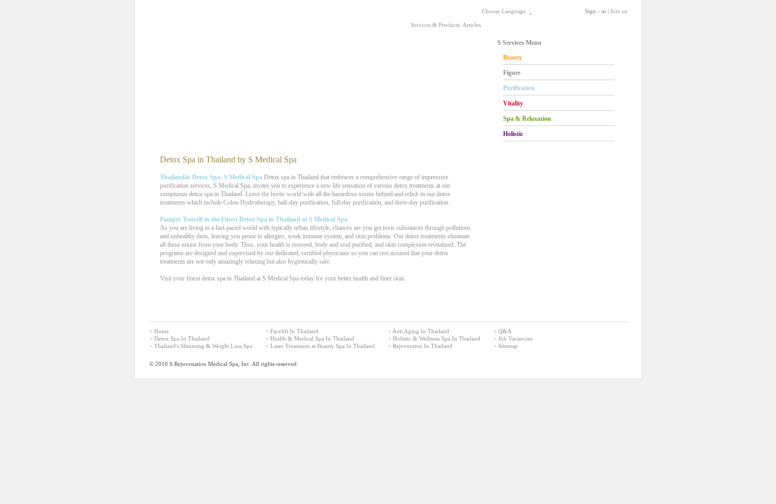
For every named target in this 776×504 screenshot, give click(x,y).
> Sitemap (506, 346)
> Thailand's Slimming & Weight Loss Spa (200, 346)
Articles (471, 25)
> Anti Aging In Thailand (418, 331)
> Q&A (503, 331)
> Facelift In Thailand (292, 331)
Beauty (512, 57)
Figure (512, 72)
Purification (519, 88)
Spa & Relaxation (527, 118)
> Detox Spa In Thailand (179, 338)
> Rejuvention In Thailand (420, 346)
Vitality (513, 103)
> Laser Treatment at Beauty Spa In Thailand (320, 346)
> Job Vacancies (513, 338)
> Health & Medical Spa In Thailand (310, 338)
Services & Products (435, 25)
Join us (618, 11)
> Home (159, 331)
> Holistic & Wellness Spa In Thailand (434, 338)
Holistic (513, 134)
